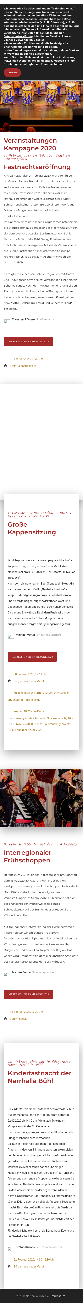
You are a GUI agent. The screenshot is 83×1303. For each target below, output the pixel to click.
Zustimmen (12, 73)
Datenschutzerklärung (18, 36)
